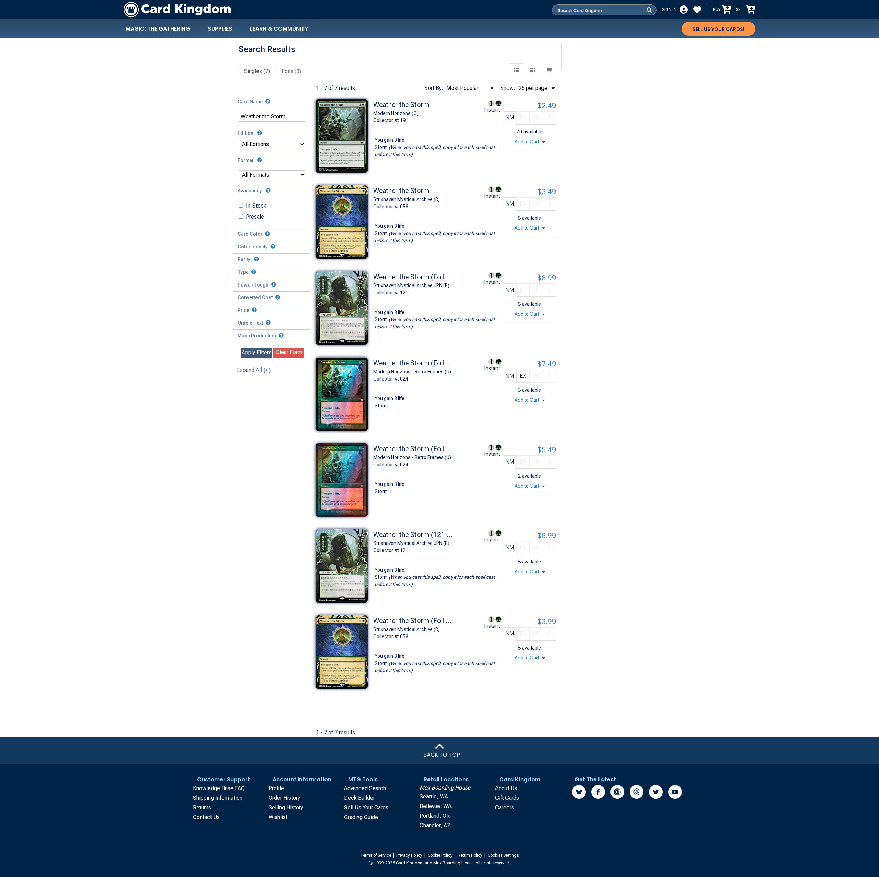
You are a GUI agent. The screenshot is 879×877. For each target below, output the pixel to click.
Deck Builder (359, 798)
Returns (202, 807)
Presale (255, 216)
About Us (506, 788)
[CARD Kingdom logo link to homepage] (177, 9)
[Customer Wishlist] (697, 9)
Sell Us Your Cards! (718, 29)
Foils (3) (291, 71)
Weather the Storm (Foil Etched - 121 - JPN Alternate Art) (412, 277)
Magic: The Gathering (158, 29)
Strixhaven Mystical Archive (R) (406, 199)
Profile (276, 788)
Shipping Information (217, 798)
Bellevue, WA (436, 806)
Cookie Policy (440, 855)
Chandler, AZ (435, 825)
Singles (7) (257, 71)
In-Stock (256, 205)
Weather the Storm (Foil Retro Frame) (412, 363)
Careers (504, 807)
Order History (284, 798)
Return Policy (470, 855)
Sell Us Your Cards (366, 807)
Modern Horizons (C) (396, 113)
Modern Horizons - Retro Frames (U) (412, 371)
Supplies (220, 29)
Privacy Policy (409, 855)
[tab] (257, 71)
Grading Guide (361, 817)
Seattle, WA (434, 796)
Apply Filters (257, 352)
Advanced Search (365, 788)
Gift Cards (507, 798)
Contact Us (206, 817)
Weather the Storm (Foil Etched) (412, 621)
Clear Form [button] (289, 352)
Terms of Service (376, 855)
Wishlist (278, 817)
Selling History (286, 807)
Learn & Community (279, 29)
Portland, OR (435, 815)
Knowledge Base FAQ (219, 788)
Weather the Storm (401, 105)
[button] (549, 71)
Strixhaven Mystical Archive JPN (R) (411, 285)
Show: (507, 88)
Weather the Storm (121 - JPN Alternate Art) (412, 534)
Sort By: (433, 88)
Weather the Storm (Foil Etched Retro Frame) (412, 449)
